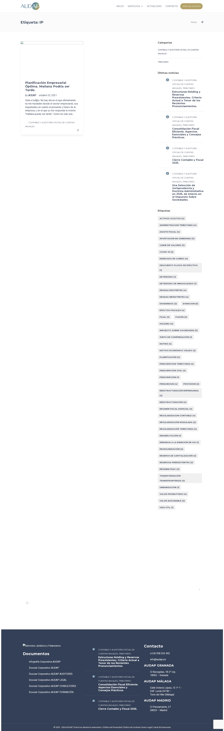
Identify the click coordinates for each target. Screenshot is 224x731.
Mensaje (28, 568)
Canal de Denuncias (162, 727)
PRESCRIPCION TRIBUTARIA (177, 364)
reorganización (171, 449)
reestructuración (173, 402)
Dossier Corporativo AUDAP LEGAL (48, 680)
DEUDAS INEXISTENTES (174, 297)
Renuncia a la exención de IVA (179, 442)
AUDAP (32, 95)
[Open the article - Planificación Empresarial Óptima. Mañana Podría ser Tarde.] (52, 58)
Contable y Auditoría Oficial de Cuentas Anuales (178, 52)
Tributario (163, 62)
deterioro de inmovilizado (178, 283)
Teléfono (146, 551)
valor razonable (172, 501)
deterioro (168, 277)
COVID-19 (166, 252)
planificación (170, 357)
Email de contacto (92, 551)
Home (194, 22)
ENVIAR (30, 612)
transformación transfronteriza (172, 478)
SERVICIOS (134, 6)
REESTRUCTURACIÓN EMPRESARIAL (179, 393)
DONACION (190, 303)
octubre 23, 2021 (48, 95)
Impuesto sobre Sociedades (179, 330)
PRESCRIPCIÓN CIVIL (173, 370)
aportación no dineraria (177, 238)
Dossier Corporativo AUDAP (44, 667)
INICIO (120, 6)
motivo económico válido (178, 350)
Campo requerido (189, 596)
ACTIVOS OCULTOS (172, 218)
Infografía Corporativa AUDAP (45, 661)
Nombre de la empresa (35, 551)
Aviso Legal (147, 727)
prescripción (169, 377)
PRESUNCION (169, 384)
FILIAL (165, 317)
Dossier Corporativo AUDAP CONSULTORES (52, 686)
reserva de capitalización (178, 455)
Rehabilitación (170, 435)
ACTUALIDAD (154, 6)
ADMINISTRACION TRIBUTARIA (178, 225)
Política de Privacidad (59, 603)
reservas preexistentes (176, 462)
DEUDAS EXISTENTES (173, 290)
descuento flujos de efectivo (179, 267)
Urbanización (169, 487)
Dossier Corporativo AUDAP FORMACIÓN (51, 692)
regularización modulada (178, 422)
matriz (166, 344)
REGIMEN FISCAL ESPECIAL (176, 409)
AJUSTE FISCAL (170, 232)
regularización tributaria (178, 429)
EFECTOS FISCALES (172, 310)
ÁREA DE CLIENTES (191, 6)
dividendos (168, 303)
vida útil (166, 507)
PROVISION (191, 384)
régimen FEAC (169, 469)
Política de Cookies (131, 727)
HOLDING (166, 323)
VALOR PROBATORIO (173, 494)
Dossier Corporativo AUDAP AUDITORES (51, 673)
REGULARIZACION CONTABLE (177, 415)
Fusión (181, 317)
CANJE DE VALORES (172, 245)
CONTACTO (171, 6)
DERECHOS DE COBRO (174, 258)
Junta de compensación (176, 337)
